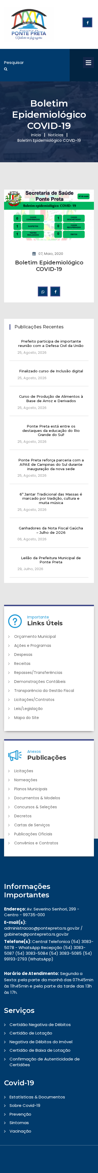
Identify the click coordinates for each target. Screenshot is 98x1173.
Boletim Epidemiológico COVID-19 (49, 265)
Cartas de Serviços (32, 825)
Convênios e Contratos (36, 843)
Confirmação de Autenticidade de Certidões (45, 1062)
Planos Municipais (30, 789)
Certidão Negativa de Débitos (40, 1024)
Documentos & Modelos (37, 798)
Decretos (23, 816)
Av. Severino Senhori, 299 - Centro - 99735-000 (41, 912)
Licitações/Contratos (34, 699)
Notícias (55, 135)
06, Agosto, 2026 (32, 539)
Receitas (22, 663)
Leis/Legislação (28, 708)
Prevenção (20, 1114)
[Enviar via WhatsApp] (43, 291)
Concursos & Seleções (35, 807)
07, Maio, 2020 (50, 253)
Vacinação (20, 1131)
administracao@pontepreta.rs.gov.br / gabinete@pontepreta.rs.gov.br (43, 928)
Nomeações (25, 780)
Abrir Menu (88, 62)
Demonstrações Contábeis (40, 681)
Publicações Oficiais (33, 834)
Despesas (23, 654)
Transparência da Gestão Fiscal (44, 690)
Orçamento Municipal (35, 636)
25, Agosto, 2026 (32, 352)
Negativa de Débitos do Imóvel (41, 1042)
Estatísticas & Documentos (37, 1097)
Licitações (23, 771)
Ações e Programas (32, 645)
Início (36, 135)
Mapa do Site (26, 717)
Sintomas (19, 1122)
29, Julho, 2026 (30, 568)
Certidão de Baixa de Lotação (40, 1050)
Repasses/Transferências (38, 672)
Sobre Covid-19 (25, 1105)
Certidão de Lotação (31, 1033)
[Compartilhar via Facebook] (55, 291)
